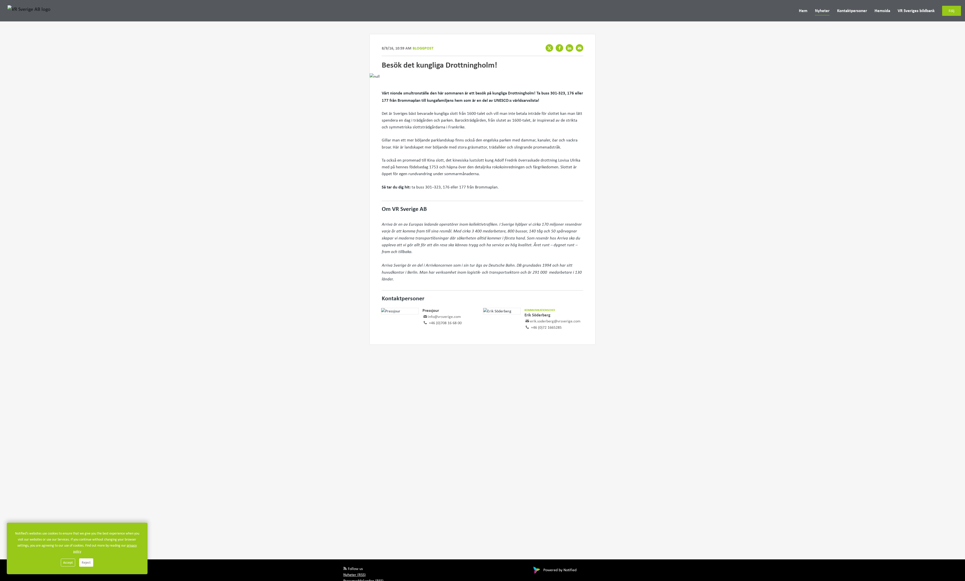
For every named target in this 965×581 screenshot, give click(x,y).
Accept (68, 562)
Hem (803, 10)
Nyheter (822, 10)
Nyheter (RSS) (354, 574)
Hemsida (882, 10)
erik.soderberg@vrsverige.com (555, 321)
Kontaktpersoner (852, 10)
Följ (951, 10)
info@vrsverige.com (444, 316)
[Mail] (579, 48)
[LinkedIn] (569, 48)
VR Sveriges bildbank (916, 10)
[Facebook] (559, 48)
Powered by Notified (559, 569)
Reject (86, 562)
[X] (549, 48)
